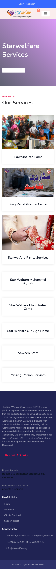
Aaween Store (28, 353)
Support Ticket (11, 520)
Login (21, 3)
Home (7, 504)
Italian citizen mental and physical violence (23, 475)
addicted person (12, 489)
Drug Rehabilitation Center (28, 204)
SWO (41, 564)
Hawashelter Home (28, 157)
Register (30, 3)
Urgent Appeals (10, 470)
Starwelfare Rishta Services (28, 257)
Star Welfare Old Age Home (28, 331)
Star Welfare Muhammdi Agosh (28, 281)
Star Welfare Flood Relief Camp (28, 307)
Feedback (9, 509)
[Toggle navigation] (45, 13)
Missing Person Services (28, 375)
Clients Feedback (13, 515)
